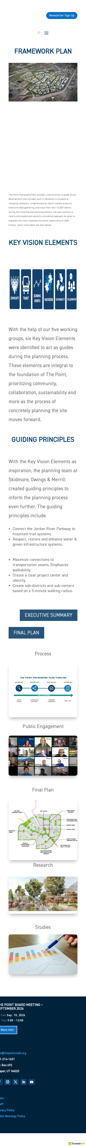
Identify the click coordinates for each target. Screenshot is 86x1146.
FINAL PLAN (26, 633)
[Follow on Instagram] (7, 1082)
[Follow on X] (15, 1082)
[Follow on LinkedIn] (23, 1082)
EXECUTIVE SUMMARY (48, 615)
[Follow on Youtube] (31, 1082)
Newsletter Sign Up (61, 15)
